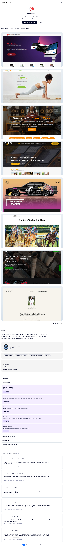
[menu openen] (61, 2)
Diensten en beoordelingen (22, 28)
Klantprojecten (5, 28)
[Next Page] (43, 545)
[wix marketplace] (6, 2)
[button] (32, 49)
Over (11, 28)
